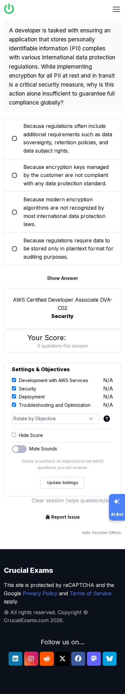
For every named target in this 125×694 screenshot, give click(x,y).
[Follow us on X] (62, 659)
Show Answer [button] (62, 278)
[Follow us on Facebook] (78, 659)
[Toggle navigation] (116, 9)
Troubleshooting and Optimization (54, 405)
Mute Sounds (43, 448)
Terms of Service (91, 593)
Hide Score (31, 435)
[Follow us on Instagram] (31, 659)
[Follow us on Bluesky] (110, 659)
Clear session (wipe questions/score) (76, 500)
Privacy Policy (40, 593)
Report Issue (65, 517)
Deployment (32, 396)
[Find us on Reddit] (47, 659)
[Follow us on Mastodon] (94, 659)
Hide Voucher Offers (101, 532)
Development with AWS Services (53, 380)
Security (27, 388)
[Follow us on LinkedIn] (15, 659)
